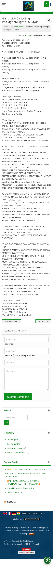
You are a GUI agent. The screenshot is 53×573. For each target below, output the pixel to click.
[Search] (46, 4)
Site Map (23, 533)
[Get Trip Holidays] (28, 6)
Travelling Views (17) (16, 448)
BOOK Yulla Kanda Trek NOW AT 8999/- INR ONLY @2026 (25, 475)
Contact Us (41, 530)
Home (6, 26)
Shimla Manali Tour (15, 492)
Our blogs (19, 26)
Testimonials (28, 530)
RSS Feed (11, 502)
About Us (25, 527)
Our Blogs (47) (13, 439)
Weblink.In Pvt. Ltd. (31, 544)
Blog (11, 26)
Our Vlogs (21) (13, 444)
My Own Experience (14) (18, 452)
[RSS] (31, 533)
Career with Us (12, 530)
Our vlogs (28, 35)
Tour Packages (39, 527)
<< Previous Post (12, 321)
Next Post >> (43, 321)
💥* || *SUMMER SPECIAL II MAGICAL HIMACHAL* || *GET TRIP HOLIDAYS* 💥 (23, 482)
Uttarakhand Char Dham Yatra (20, 488)
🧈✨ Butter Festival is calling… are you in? (26, 469)
